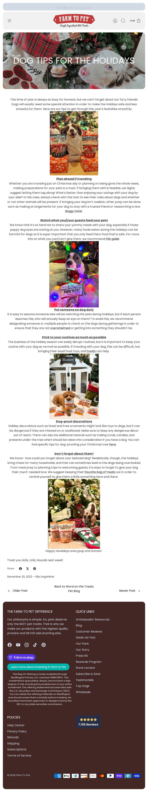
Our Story (82, 650)
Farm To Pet (23, 775)
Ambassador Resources (93, 619)
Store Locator (85, 668)
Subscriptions (82, 6)
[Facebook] (9, 645)
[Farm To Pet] (74, 21)
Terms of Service (19, 755)
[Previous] (44, 6)
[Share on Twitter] (27, 568)
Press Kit (82, 656)
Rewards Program (88, 662)
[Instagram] (26, 645)
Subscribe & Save (88, 674)
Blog (79, 625)
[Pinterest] (43, 645)
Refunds (13, 737)
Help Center (16, 725)
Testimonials (85, 680)
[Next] (103, 6)
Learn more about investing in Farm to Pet (38, 667)
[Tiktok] (35, 645)
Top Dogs (82, 686)
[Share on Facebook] (20, 568)
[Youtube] (18, 645)
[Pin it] (34, 568)
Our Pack (82, 644)
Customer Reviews (89, 631)
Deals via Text (85, 637)
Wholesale (83, 692)
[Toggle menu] (11, 21)
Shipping (13, 743)
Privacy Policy (17, 731)
